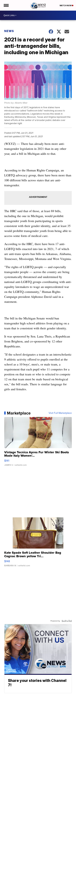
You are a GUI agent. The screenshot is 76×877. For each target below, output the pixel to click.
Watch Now (66, 5)
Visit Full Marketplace (60, 413)
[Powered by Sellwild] (67, 621)
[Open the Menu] (6, 5)
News (9, 31)
